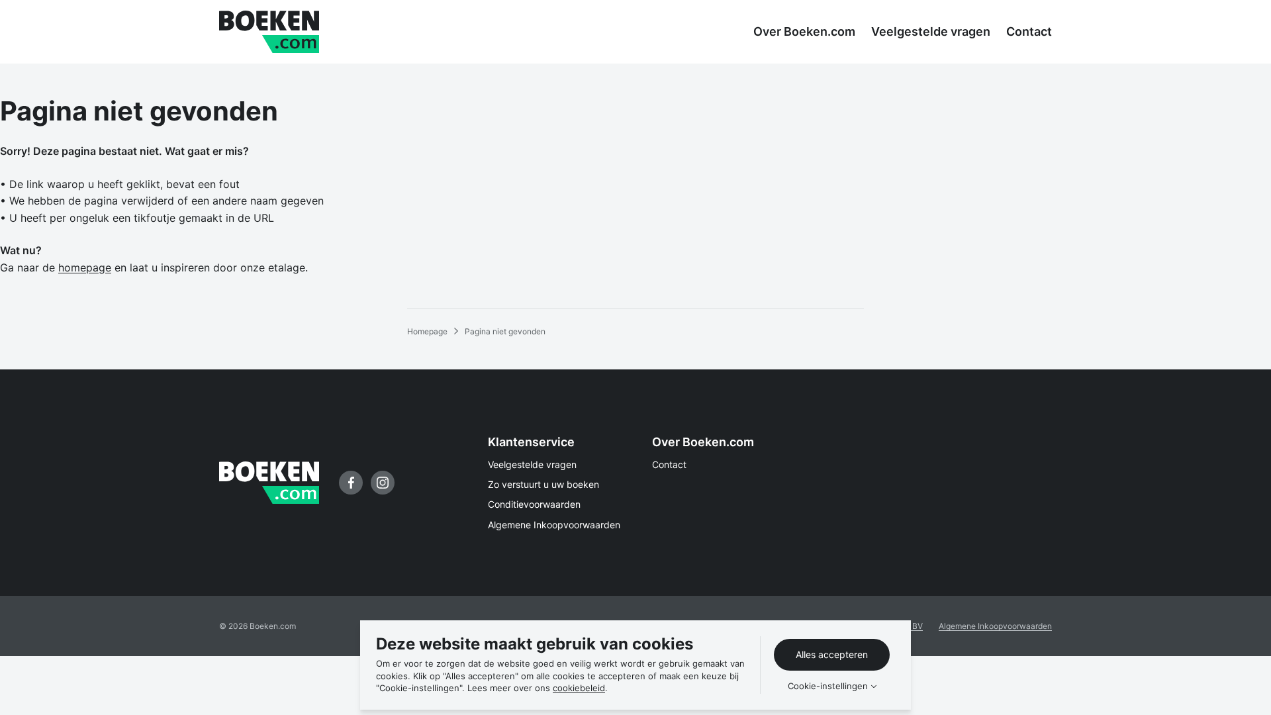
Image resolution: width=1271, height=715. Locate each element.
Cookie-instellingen (828, 686)
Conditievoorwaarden (534, 504)
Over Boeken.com (703, 442)
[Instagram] (383, 483)
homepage (84, 267)
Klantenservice (531, 442)
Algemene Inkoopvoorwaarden (554, 524)
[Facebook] (351, 483)
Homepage (427, 331)
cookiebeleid (579, 688)
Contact (669, 464)
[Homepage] (269, 32)
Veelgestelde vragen (532, 464)
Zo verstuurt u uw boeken (543, 484)
